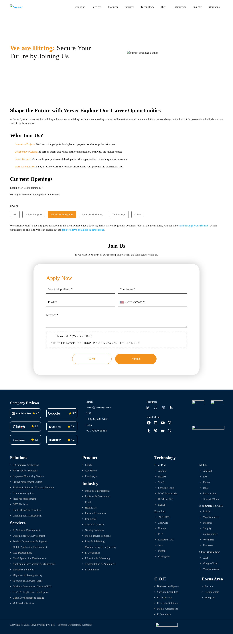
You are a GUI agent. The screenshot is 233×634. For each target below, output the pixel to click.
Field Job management (24, 498)
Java (160, 545)
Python (161, 551)
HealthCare (90, 507)
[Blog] (171, 407)
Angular (162, 471)
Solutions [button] (79, 6)
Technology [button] (147, 6)
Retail (88, 502)
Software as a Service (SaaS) (28, 581)
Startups (209, 586)
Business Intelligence (168, 586)
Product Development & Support (30, 541)
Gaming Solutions (94, 530)
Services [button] (96, 6)
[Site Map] (164, 407)
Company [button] (214, 6)
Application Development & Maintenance (34, 564)
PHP (160, 534)
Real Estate (90, 519)
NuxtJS (162, 504)
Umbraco (208, 545)
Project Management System (27, 482)
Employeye (91, 476)
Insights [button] (197, 6)
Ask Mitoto (91, 470)
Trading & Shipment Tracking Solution (33, 487)
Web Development (22, 552)
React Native (209, 493)
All (15, 214)
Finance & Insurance (95, 513)
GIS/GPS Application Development (31, 592)
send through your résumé (193, 225)
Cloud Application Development (29, 558)
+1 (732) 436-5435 (97, 419)
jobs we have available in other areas (83, 229)
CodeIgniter (164, 556)
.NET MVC (164, 517)
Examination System (23, 493)
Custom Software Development (29, 535)
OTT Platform (20, 504)
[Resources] (149, 407)
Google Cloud (210, 563)
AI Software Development (26, 530)
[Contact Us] (156, 407)
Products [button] (113, 6)
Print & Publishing (94, 541)
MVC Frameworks (167, 493)
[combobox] (123, 302)
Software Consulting (167, 592)
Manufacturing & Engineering (100, 547)
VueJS (161, 482)
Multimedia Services (23, 603)
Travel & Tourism (94, 524)
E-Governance (92, 552)
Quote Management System (27, 510)
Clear (92, 358)
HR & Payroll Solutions (25, 470)
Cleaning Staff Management (27, 515)
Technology (119, 214)
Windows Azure (211, 569)
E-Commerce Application (26, 465)
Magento (207, 522)
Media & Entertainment (97, 490)
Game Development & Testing (28, 597)
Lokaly (88, 465)
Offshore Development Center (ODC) (32, 586)
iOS (205, 476)
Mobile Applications (167, 608)
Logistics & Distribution (97, 496)
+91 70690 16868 (96, 430)
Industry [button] (129, 6)
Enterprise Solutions (23, 569)
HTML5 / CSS (165, 499)
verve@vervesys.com (98, 407)
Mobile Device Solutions (97, 535)
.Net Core (163, 522)
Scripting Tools (166, 488)
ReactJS (162, 476)
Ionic (205, 488)
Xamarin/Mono (211, 499)
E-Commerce (92, 569)
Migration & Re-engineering (27, 575)
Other (138, 214)
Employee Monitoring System (28, 476)
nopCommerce (210, 534)
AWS (206, 557)
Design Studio (212, 592)
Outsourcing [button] (180, 6)
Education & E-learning (97, 558)
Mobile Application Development (30, 547)
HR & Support (33, 214)
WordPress (208, 539)
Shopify (207, 528)
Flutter (206, 482)
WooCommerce (211, 517)
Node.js (162, 528)
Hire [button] (163, 6)
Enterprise (210, 597)
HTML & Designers (62, 214)
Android (207, 471)
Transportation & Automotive (100, 564)
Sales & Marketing (92, 214)
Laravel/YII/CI (166, 539)
